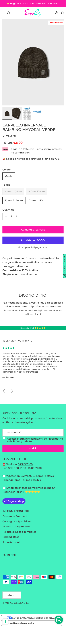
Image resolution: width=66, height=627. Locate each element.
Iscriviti (33, 448)
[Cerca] (10, 13)
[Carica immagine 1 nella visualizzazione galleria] (33, 62)
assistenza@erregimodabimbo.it (35, 487)
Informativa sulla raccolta (19, 623)
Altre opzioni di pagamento (33, 247)
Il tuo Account (11, 542)
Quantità (8, 209)
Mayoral (11, 135)
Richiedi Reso (10, 536)
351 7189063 (28, 475)
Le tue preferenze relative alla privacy (34, 617)
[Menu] (3, 13)
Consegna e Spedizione (16, 521)
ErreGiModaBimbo (19, 603)
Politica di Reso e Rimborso (19, 531)
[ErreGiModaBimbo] (33, 12)
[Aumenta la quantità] (17, 216)
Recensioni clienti (13, 491)
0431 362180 (25, 464)
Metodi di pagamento (16, 526)
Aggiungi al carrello (33, 229)
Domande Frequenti (15, 516)
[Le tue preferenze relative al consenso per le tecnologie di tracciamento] (5, 622)
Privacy (17, 441)
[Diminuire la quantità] (5, 216)
